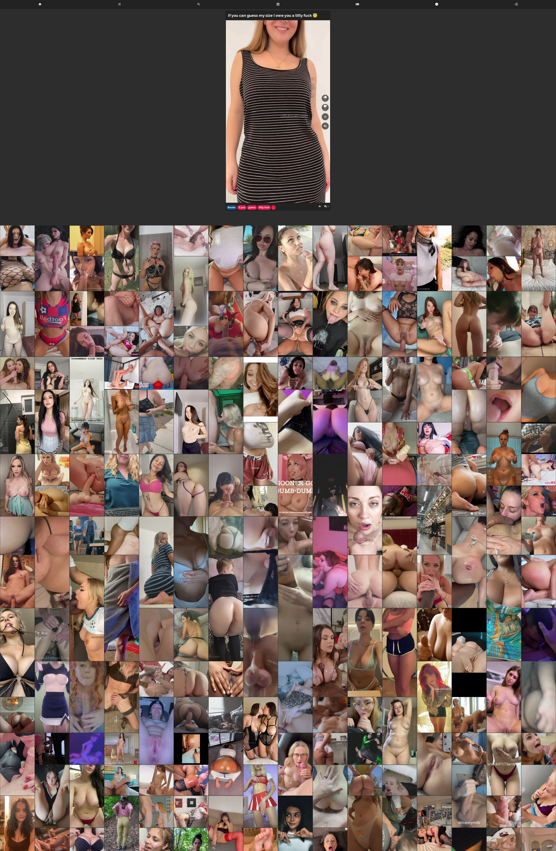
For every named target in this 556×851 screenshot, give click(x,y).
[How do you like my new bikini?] (121, 258)
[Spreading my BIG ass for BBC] (121, 535)
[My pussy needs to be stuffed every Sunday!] (365, 324)
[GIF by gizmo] (87, 273)
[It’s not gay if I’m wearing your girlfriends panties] (260, 562)
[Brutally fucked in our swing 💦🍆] (226, 373)
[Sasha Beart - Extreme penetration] (156, 679)
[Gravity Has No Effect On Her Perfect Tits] (52, 697)
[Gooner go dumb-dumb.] (295, 485)
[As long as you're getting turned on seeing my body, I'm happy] (156, 485)
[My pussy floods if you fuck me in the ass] (156, 324)
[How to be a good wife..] (17, 764)
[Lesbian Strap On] (260, 501)
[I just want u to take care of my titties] (365, 652)
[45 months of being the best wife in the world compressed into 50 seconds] (121, 308)
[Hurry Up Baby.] (399, 501)
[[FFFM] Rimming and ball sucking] (295, 535)
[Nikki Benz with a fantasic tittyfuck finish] (52, 470)
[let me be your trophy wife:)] (52, 373)
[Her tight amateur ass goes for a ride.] (365, 581)
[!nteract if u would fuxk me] (156, 731)
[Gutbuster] (260, 389)
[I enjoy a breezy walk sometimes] (156, 422)
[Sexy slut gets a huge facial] (191, 341)
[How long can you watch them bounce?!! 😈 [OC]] (17, 485)
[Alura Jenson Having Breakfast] (434, 581)
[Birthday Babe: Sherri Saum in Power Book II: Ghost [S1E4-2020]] (469, 240)
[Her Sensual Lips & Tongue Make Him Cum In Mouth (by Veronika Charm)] (504, 406)
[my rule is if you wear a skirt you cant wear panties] (52, 422)
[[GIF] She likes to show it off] (469, 485)
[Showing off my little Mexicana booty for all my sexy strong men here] (330, 749)
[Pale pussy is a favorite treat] (330, 258)
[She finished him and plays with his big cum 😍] (504, 373)
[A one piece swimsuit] (365, 780)
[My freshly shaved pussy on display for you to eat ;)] (434, 389)
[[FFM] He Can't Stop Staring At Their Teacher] (87, 535)
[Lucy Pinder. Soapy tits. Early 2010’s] (87, 240)
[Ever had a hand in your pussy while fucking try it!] (17, 715)
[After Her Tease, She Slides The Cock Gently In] (260, 324)
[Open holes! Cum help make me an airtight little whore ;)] (121, 780)
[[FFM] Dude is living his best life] (121, 373)
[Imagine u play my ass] (191, 291)
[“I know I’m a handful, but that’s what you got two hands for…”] (399, 652)
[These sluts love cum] (17, 373)
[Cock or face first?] (330, 422)
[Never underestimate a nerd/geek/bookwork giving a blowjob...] (365, 715)
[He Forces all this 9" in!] (52, 501)
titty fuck (264, 207)
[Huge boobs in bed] (52, 562)
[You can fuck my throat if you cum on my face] (226, 422)
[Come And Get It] (191, 780)
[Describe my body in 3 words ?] (121, 422)
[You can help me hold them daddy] (260, 454)
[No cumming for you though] (469, 796)
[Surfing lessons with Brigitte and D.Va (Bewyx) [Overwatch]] (434, 470)
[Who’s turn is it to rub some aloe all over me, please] (504, 454)
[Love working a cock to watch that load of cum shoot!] (434, 634)
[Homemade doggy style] (330, 796)
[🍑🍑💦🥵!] (191, 634)
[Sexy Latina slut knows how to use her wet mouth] (87, 308)
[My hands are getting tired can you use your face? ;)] (469, 652)
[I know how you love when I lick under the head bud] (504, 812)
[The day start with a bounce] (504, 764)
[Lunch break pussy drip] (226, 679)
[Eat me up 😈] (538, 634)
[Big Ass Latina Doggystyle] (538, 470)
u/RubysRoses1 (237, 192)
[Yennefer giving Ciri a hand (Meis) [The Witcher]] (52, 258)
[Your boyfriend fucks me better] (260, 652)
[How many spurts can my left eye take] (365, 520)
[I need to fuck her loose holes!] (538, 581)
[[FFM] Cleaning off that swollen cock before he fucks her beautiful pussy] (330, 562)
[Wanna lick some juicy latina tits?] (469, 749)
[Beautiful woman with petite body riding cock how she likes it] (17, 581)
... (273, 207)
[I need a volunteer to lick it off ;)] (538, 535)
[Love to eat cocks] (87, 608)
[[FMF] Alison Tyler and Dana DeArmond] (365, 273)
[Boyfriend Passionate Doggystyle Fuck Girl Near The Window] (191, 812)
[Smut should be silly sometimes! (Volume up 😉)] (538, 258)
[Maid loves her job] (191, 373)
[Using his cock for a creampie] (399, 562)
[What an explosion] (538, 438)
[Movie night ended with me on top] (191, 679)
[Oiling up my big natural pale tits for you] (87, 796)
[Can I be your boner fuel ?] (156, 258)
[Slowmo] (226, 258)
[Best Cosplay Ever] (434, 438)
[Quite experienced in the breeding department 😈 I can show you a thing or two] (434, 324)
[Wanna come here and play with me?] (260, 796)
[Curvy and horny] (399, 731)
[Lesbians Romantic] (330, 715)
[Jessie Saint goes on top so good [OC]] (87, 749)
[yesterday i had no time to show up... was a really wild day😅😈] (191, 562)
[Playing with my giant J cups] (17, 652)
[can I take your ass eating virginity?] (538, 324)
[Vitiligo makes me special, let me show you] (434, 697)
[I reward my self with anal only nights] (330, 373)
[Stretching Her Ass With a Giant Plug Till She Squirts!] (156, 373)
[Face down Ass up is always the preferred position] (469, 562)
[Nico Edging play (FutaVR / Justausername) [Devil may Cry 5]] (156, 780)
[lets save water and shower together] (17, 422)
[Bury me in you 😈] (504, 520)
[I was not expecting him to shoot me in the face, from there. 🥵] (365, 240)
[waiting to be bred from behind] (191, 485)
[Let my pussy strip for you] (295, 422)
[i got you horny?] (538, 697)
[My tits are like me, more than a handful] (538, 389)
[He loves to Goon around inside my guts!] (399, 324)
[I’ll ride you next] (191, 715)
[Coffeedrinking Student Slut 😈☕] (399, 389)
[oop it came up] (156, 562)
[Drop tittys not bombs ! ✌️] (52, 324)
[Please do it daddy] (538, 749)
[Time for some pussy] (365, 454)
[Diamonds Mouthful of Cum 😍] (538, 501)
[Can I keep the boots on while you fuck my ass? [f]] (226, 608)
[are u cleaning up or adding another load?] (469, 422)
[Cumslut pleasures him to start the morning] (87, 341)
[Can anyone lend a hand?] (469, 324)
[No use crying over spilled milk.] (17, 535)
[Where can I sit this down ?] (295, 608)
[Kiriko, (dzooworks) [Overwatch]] (226, 324)
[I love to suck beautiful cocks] (226, 485)
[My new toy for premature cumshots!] (399, 454)
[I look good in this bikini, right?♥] (365, 389)
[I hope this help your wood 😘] (121, 608)
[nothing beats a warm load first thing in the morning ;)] (504, 324)
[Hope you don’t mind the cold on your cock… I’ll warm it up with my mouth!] (538, 796)
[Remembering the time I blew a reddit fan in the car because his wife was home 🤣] (330, 485)
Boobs (231, 207)
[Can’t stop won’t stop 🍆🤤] (121, 697)
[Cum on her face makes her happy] (295, 258)
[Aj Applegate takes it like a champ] (399, 780)
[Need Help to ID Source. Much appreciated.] (504, 240)
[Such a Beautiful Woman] (295, 373)
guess (252, 207)
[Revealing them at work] (121, 485)
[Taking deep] (504, 273)
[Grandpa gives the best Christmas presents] (399, 240)
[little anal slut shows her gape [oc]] (52, 796)
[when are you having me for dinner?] (504, 608)
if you (242, 207)
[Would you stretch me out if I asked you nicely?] (469, 273)
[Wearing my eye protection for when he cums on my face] (295, 764)
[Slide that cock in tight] (121, 341)
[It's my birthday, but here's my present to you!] (504, 697)
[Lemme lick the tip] (87, 697)
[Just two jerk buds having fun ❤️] (295, 324)
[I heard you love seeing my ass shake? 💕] (226, 764)
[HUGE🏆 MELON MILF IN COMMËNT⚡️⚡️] (87, 389)
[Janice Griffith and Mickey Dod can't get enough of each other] (226, 715)
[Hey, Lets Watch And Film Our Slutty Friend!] (191, 749)
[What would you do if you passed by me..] (260, 258)
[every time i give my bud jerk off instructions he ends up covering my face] (399, 273)
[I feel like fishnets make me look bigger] (17, 273)
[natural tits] (17, 324)
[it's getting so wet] (87, 485)
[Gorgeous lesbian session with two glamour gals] (156, 634)
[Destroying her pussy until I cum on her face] (17, 240)
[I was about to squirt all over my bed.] (295, 697)
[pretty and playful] (191, 422)
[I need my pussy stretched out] (434, 764)
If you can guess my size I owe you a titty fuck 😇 (273, 15)
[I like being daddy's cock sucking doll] (52, 749)
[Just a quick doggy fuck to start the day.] (226, 535)
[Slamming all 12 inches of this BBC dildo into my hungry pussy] (52, 634)
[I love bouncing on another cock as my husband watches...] (87, 438)
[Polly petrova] (191, 240)
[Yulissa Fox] (469, 373)
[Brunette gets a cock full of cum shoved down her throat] (121, 749)
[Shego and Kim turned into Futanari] (365, 749)
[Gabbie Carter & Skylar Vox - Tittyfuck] (330, 652)
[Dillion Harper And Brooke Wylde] (469, 715)
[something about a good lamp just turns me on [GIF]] (434, 520)
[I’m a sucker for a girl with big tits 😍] (260, 731)
